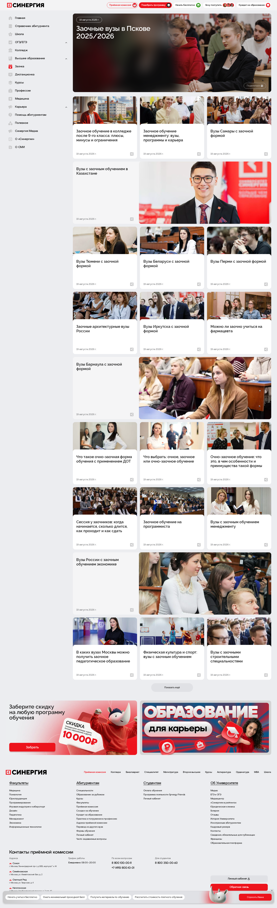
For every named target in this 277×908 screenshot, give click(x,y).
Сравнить (227, 899)
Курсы (208, 772)
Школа (267, 772)
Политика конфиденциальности (186, 894)
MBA (256, 772)
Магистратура (170, 772)
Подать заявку (256, 899)
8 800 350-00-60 (166, 863)
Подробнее (195, 898)
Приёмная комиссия (95, 772)
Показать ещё (172, 687)
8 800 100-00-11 (122, 863)
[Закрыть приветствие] (204, 885)
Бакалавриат (132, 772)
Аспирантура (224, 772)
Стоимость (241, 899)
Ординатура (242, 772)
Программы (213, 899)
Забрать (32, 747)
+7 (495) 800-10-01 (123, 867)
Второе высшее (191, 772)
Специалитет (151, 772)
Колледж (116, 772)
